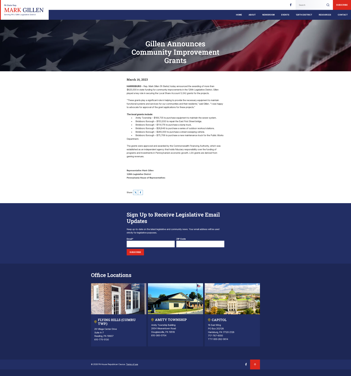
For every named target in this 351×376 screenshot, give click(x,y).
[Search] (328, 5)
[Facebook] (290, 5)
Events (285, 15)
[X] (135, 192)
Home (239, 15)
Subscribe (342, 5)
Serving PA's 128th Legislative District (24, 9)
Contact (343, 15)
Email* (130, 239)
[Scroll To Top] (255, 364)
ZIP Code (181, 239)
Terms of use (132, 364)
